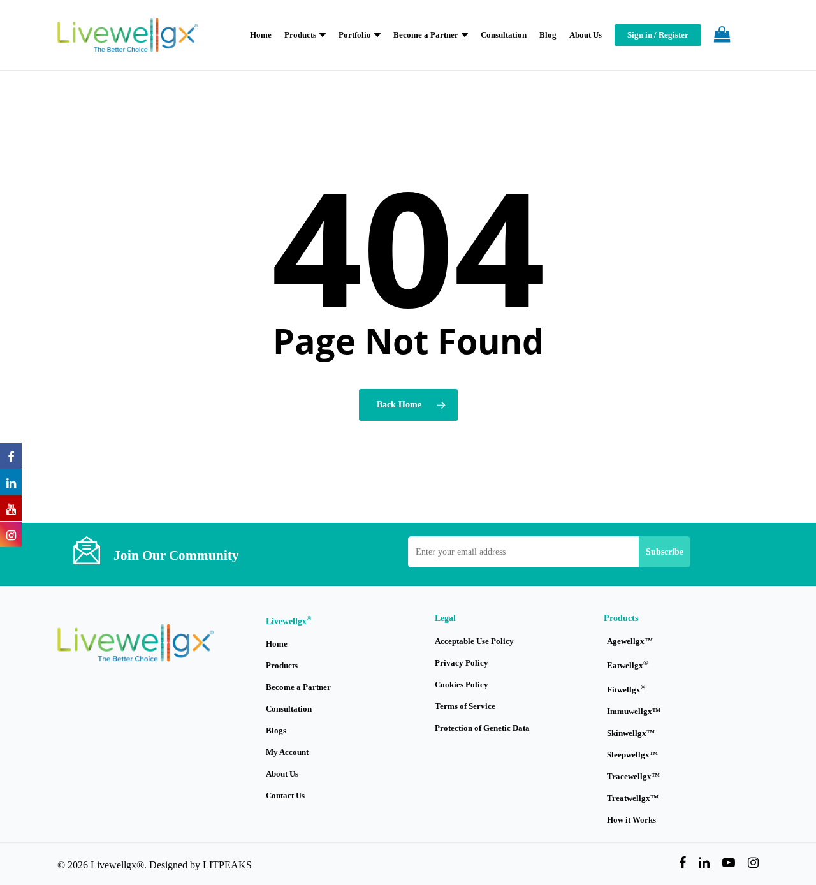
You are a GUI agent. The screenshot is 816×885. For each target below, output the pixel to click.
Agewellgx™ (630, 641)
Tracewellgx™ (633, 776)
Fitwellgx (626, 689)
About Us (282, 774)
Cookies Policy (461, 684)
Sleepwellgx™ (632, 754)
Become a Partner (298, 687)
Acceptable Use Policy (474, 641)
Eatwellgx (627, 664)
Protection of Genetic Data (482, 728)
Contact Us (285, 795)
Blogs (276, 730)
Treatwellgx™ (633, 798)
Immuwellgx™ (633, 711)
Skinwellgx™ (631, 733)
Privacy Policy (461, 663)
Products (282, 665)
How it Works (631, 819)
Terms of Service (465, 706)
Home (277, 643)
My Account (287, 752)
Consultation (289, 708)
